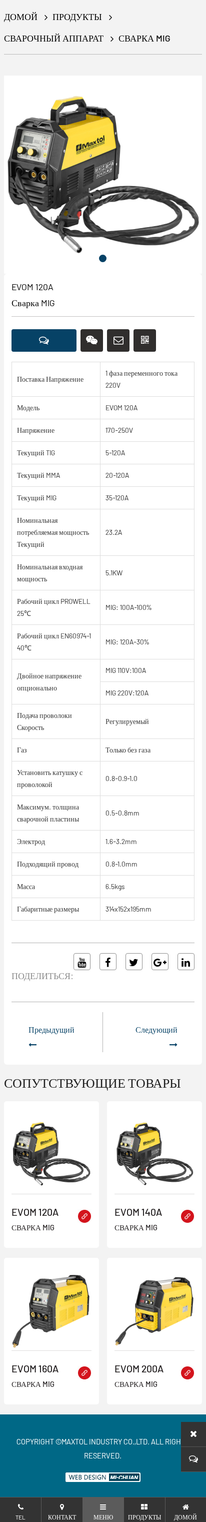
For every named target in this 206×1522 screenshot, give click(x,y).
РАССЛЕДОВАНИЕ (44, 340)
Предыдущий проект (51, 1041)
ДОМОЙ (21, 16)
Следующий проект (157, 1041)
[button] (102, 258)
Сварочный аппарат (54, 38)
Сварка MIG (144, 38)
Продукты (77, 16)
